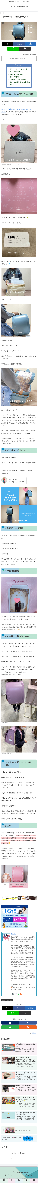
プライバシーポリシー (10, 1175)
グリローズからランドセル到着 (18, 69)
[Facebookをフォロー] (15, 994)
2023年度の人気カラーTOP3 (18, 79)
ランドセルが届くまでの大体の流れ (20, 82)
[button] (24, 49)
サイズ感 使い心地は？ (16, 71)
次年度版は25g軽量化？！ (17, 74)
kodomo (10, 1000)
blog (4, 1000)
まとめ (12, 84)
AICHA (13, 934)
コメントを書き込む (19, 1153)
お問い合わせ (28, 1175)
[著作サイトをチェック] (12, 994)
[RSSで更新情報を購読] (21, 994)
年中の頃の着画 (14, 77)
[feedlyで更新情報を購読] (18, 994)
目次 (16, 65)
